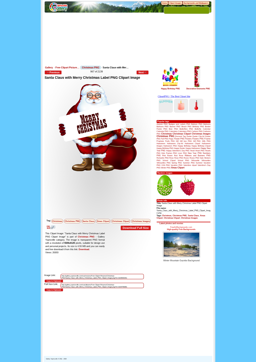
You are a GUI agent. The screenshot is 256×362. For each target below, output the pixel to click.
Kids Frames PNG (169, 153)
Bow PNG (173, 129)
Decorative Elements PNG (198, 89)
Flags (171, 139)
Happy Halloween (193, 148)
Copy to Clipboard (54, 281)
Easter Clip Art (198, 136)
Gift (177, 141)
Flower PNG (179, 139)
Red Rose (178, 155)
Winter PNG (166, 168)
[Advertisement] (128, 43)
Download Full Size (136, 227)
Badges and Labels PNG (179, 124)
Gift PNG (197, 141)
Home (164, 3)
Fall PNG (164, 139)
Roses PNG (194, 158)
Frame (207, 139)
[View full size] (97, 127)
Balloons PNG (162, 127)
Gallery (49, 67)
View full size (50, 227)
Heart (192, 151)
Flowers (188, 139)
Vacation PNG (176, 165)
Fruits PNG (170, 141)
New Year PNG (195, 153)
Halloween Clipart (192, 143)
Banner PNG (175, 127)
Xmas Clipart (103, 221)
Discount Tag (180, 136)
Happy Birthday (184, 146)
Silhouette (195, 160)
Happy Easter (179, 148)
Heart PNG (199, 151)
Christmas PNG (90, 67)
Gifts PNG (206, 141)
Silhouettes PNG (164, 163)
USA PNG (165, 165)
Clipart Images (175, 3)
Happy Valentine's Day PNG (177, 151)
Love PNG (182, 153)
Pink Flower (167, 155)
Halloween (161, 143)
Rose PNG (178, 158)
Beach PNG (186, 127)
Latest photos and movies (171, 223)
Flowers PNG (198, 139)
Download (84, 249)
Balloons (207, 124)
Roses (186, 158)
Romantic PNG (163, 158)
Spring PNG (177, 163)
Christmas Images (141, 221)
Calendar (207, 129)
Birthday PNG (198, 127)
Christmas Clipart (120, 221)
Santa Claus (88, 221)
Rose (171, 158)
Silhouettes (206, 160)
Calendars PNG (184, 131)
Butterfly (198, 129)
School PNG (183, 160)
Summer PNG (189, 163)
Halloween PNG (170, 146)
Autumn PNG (162, 124)
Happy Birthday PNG (170, 89)
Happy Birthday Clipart (201, 146)
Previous (54, 72)
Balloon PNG (196, 124)
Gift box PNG (186, 141)
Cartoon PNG (197, 131)
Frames (160, 141)
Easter (189, 136)
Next (141, 72)
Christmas (57, 221)
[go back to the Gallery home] (58, 7)
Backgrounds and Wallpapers (196, 3)
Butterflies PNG (186, 129)
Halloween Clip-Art (175, 143)
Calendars (173, 131)
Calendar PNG (162, 131)
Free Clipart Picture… (67, 67)
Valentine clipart (190, 165)
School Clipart (169, 160)
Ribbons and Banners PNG (198, 155)
